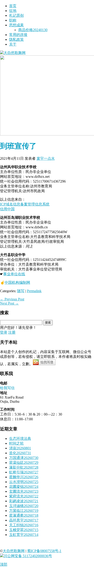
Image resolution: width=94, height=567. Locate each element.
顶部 (3, 564)
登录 (3, 332)
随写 (20, 291)
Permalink (34, 291)
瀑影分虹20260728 (23, 467)
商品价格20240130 (32, 30)
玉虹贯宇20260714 (23, 535)
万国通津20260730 (23, 458)
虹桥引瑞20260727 (23, 472)
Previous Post (12, 299)
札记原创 (16, 15)
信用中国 (7, 209)
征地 (12, 11)
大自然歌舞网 (14, 551)
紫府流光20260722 (23, 496)
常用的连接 (18, 35)
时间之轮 (16, 443)
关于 (12, 44)
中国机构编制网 (17, 282)
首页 (12, 6)
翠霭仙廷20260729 (23, 462)
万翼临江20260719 (23, 511)
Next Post (9, 303)
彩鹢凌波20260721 (23, 501)
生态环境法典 (20, 438)
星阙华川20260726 (23, 477)
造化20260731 (20, 453)
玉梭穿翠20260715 (23, 530)
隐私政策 (16, 39)
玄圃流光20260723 (23, 491)
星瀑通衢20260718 (23, 515)
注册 (12, 332)
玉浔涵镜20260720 (23, 506)
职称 (12, 20)
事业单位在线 (14, 274)
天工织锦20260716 (23, 525)
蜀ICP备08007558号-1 (44, 551)
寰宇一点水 (46, 158)
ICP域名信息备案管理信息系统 (25, 204)
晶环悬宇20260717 (23, 520)
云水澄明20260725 (23, 482)
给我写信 (7, 388)
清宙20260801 (20, 448)
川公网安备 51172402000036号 (28, 556)
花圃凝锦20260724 (23, 487)
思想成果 (16, 25)
